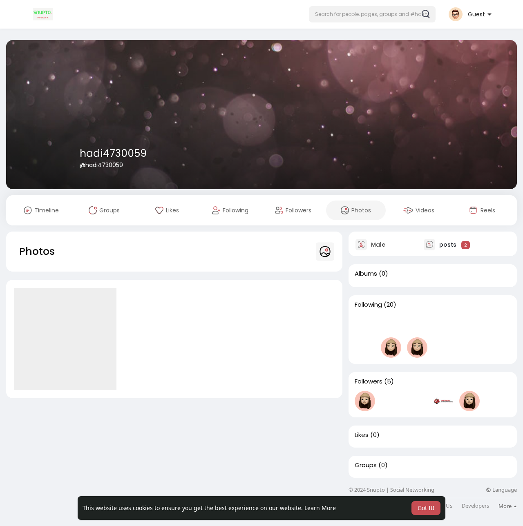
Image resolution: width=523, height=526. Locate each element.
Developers (475, 505)
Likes (362, 435)
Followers (368, 381)
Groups (366, 465)
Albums (366, 273)
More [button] (505, 506)
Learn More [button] (320, 508)
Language (504, 490)
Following (368, 304)
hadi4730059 (113, 153)
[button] (372, 14)
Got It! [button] (426, 508)
